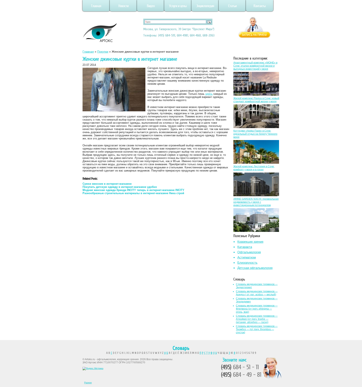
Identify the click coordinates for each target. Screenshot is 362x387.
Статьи (232, 6)
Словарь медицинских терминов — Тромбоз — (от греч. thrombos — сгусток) (257, 329)
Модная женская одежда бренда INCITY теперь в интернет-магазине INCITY (133, 190)
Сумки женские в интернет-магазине (107, 183)
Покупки (102, 51)
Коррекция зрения (250, 241)
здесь (209, 93)
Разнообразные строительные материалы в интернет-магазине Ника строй (133, 193)
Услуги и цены (178, 6)
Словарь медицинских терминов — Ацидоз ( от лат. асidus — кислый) (257, 293)
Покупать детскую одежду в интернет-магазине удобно (120, 186)
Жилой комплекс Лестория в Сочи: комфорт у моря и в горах (253, 168)
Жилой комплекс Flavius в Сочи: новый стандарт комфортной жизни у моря (256, 100)
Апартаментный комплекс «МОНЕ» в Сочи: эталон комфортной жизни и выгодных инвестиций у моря (255, 65)
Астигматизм (246, 257)
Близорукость (247, 262)
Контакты (259, 6)
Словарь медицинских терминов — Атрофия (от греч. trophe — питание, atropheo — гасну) (257, 319)
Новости (123, 6)
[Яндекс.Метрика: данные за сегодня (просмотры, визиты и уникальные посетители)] (93, 368)
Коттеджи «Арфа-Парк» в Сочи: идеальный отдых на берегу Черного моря (255, 134)
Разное (88, 382)
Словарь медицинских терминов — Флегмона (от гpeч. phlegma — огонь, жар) (257, 308)
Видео (151, 6)
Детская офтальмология (255, 268)
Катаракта (244, 247)
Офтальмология (249, 252)
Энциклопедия (205, 6)
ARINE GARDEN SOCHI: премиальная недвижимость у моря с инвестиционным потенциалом (256, 202)
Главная (96, 6)
